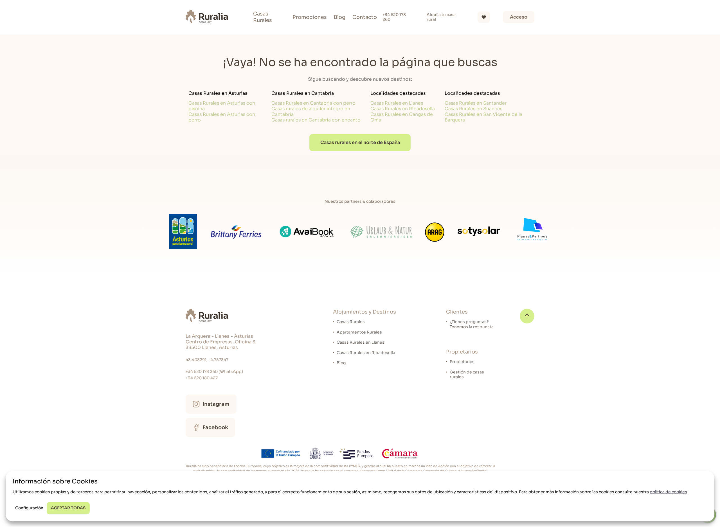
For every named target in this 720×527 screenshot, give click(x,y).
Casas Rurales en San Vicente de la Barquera (483, 117)
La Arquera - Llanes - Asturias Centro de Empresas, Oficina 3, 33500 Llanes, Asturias (221, 342)
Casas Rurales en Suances (473, 109)
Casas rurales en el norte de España (360, 142)
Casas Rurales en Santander (476, 103)
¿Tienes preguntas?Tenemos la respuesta (472, 324)
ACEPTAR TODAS (68, 507)
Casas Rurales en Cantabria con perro (313, 103)
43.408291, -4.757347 (207, 359)
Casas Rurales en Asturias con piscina (221, 106)
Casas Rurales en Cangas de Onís (401, 117)
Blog (339, 17)
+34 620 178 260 (394, 17)
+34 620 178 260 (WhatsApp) (214, 371)
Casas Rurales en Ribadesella (402, 109)
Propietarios (462, 361)
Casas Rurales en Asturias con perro (221, 117)
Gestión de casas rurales (467, 375)
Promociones (309, 17)
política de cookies (668, 491)
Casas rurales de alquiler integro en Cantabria (310, 111)
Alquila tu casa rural (441, 17)
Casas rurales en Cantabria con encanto (316, 120)
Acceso (518, 17)
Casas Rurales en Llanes (396, 103)
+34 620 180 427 (202, 378)
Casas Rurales (262, 17)
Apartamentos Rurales (359, 332)
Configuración (29, 507)
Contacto (364, 17)
